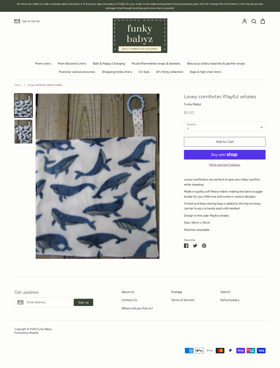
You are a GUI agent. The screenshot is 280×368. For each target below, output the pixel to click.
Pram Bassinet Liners (72, 63)
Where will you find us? (137, 308)
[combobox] (225, 126)
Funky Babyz (192, 104)
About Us (128, 292)
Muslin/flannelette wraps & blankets (156, 63)
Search (225, 292)
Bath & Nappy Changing (109, 63)
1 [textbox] (187, 129)
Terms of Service (182, 300)
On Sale (144, 72)
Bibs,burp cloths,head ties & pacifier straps (216, 63)
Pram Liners (43, 63)
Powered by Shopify (26, 332)
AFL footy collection (169, 72)
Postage (176, 292)
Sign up (83, 302)
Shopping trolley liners (117, 72)
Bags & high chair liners (205, 72)
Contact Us (129, 300)
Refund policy (229, 300)
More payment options (224, 165)
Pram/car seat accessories (77, 72)
